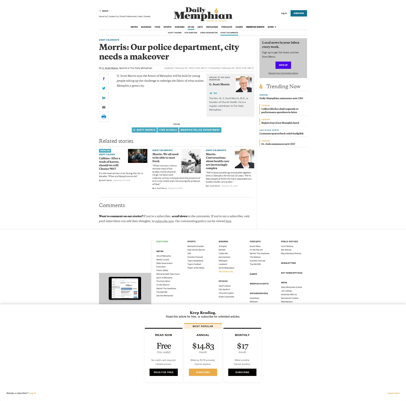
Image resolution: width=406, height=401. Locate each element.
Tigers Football (194, 264)
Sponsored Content (289, 298)
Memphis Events (255, 27)
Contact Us (113, 16)
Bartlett (222, 250)
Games (239, 27)
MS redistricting (226, 271)
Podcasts (226, 27)
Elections (162, 241)
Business (146, 27)
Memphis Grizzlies (195, 246)
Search (105, 11)
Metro (134, 27)
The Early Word (163, 281)
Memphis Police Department (200, 129)
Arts (200, 27)
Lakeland (223, 264)
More (271, 27)
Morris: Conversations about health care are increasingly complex (217, 161)
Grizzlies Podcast (195, 257)
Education (161, 267)
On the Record (162, 285)
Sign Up (283, 65)
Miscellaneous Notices (291, 253)
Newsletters (288, 263)
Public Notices (289, 241)
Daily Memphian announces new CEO (281, 98)
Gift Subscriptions (291, 273)
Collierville (223, 253)
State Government (164, 263)
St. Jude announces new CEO (278, 144)
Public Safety (162, 270)
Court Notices (287, 246)
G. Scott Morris (110, 68)
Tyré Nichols (168, 129)
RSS (215, 93)
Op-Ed (191, 27)
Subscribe (299, 13)
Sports (167, 27)
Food (157, 27)
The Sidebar (255, 257)
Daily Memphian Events (291, 287)
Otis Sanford (190, 33)
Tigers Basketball (195, 261)
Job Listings (286, 291)
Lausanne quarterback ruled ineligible (281, 134)
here (228, 221)
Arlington (223, 246)
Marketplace (287, 301)
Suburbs (179, 27)
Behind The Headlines (166, 288)
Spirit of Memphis (164, 277)
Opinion (223, 281)
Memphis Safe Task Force (168, 274)
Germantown (224, 257)
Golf (189, 253)
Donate (147, 16)
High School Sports (196, 250)
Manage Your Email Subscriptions (283, 73)
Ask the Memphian (164, 295)
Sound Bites (255, 246)
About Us (103, 16)
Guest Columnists (229, 33)
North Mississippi (226, 268)
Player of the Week (195, 268)
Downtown (254, 298)
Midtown (254, 301)
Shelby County (162, 259)
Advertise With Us (289, 294)
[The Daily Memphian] (203, 14)
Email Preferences (128, 16)
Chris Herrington (209, 33)
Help (140, 16)
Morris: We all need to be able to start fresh (165, 158)
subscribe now (164, 221)
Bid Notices (286, 250)
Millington (223, 261)
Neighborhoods (259, 293)
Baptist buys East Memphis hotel (280, 123)
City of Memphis (163, 256)
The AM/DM (161, 292)
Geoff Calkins (175, 33)
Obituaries (212, 27)
